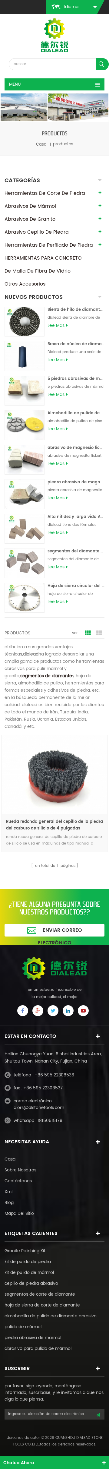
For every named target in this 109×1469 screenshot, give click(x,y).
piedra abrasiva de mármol (33, 1337)
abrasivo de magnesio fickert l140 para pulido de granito (76, 448)
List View (99, 633)
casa (41, 144)
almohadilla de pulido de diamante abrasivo (51, 1316)
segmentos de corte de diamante (40, 1294)
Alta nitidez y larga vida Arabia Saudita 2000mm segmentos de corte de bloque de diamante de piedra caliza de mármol (76, 517)
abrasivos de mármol (30, 206)
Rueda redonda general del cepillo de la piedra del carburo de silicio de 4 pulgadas (54, 825)
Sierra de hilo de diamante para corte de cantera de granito (76, 310)
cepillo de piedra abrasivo (31, 1283)
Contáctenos (18, 1180)
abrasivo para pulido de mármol (38, 1348)
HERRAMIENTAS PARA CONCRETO (43, 258)
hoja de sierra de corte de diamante (42, 1305)
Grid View (87, 633)
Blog (9, 1202)
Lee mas (56, 325)
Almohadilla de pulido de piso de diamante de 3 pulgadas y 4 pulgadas (76, 413)
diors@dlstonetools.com (39, 1107)
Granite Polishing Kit (25, 1250)
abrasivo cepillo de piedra (37, 232)
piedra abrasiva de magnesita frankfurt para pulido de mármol (76, 482)
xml (8, 1191)
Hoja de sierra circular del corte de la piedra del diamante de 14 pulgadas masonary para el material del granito (76, 586)
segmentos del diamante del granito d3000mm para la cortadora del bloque (76, 551)
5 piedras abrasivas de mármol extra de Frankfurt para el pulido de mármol (76, 379)
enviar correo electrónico (60, 931)
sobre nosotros (20, 1170)
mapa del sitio (19, 1213)
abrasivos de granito (30, 219)
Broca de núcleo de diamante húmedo (76, 344)
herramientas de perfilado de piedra (49, 245)
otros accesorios (25, 284)
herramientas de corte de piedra (45, 193)
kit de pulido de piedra (28, 1261)
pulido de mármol (23, 1326)
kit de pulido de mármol (29, 1272)
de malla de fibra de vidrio (38, 271)
